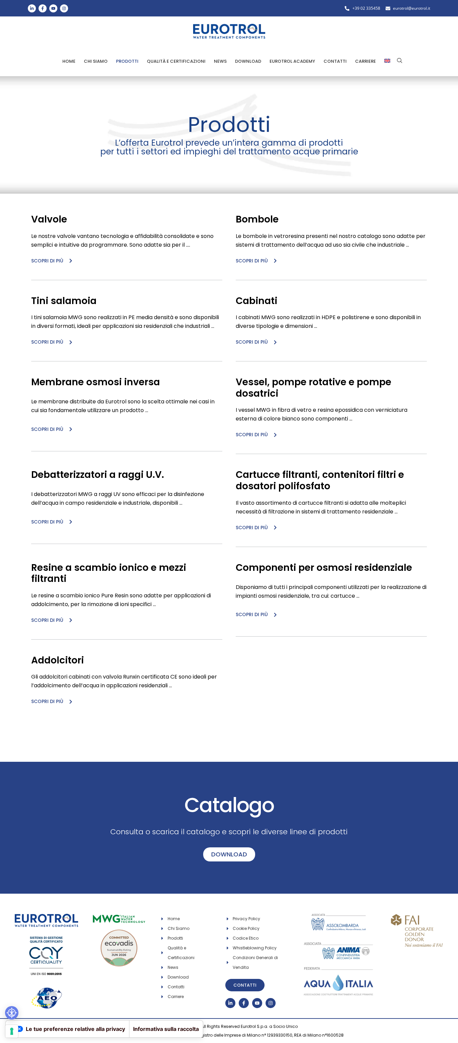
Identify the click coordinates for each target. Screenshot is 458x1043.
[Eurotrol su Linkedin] (32, 8)
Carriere (365, 61)
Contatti (335, 61)
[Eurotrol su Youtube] (53, 8)
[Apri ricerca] (399, 60)
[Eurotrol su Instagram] (64, 8)
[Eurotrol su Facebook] (43, 8)
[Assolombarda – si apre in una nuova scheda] (338, 918)
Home (68, 61)
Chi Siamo (96, 61)
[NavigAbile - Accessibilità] (11, 1013)
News (220, 61)
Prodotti (127, 61)
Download (248, 61)
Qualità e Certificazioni (176, 61)
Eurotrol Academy (292, 61)
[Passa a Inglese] (387, 61)
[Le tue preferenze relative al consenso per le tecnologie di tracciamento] (11, 1031)
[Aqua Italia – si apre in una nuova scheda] (338, 968)
